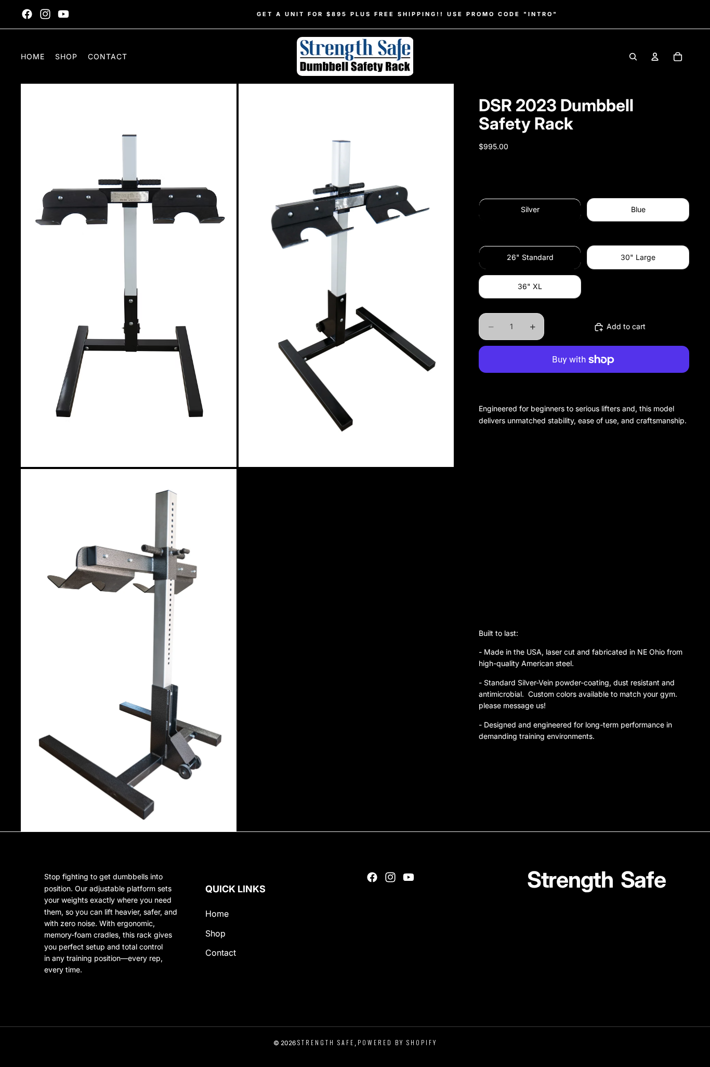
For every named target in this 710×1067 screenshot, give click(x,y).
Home (217, 913)
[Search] (633, 56)
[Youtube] (63, 14)
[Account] (654, 56)
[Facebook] (27, 14)
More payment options (583, 384)
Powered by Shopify (397, 1042)
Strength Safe (325, 1042)
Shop (215, 933)
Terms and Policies (48, 1052)
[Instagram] (45, 14)
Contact (220, 952)
